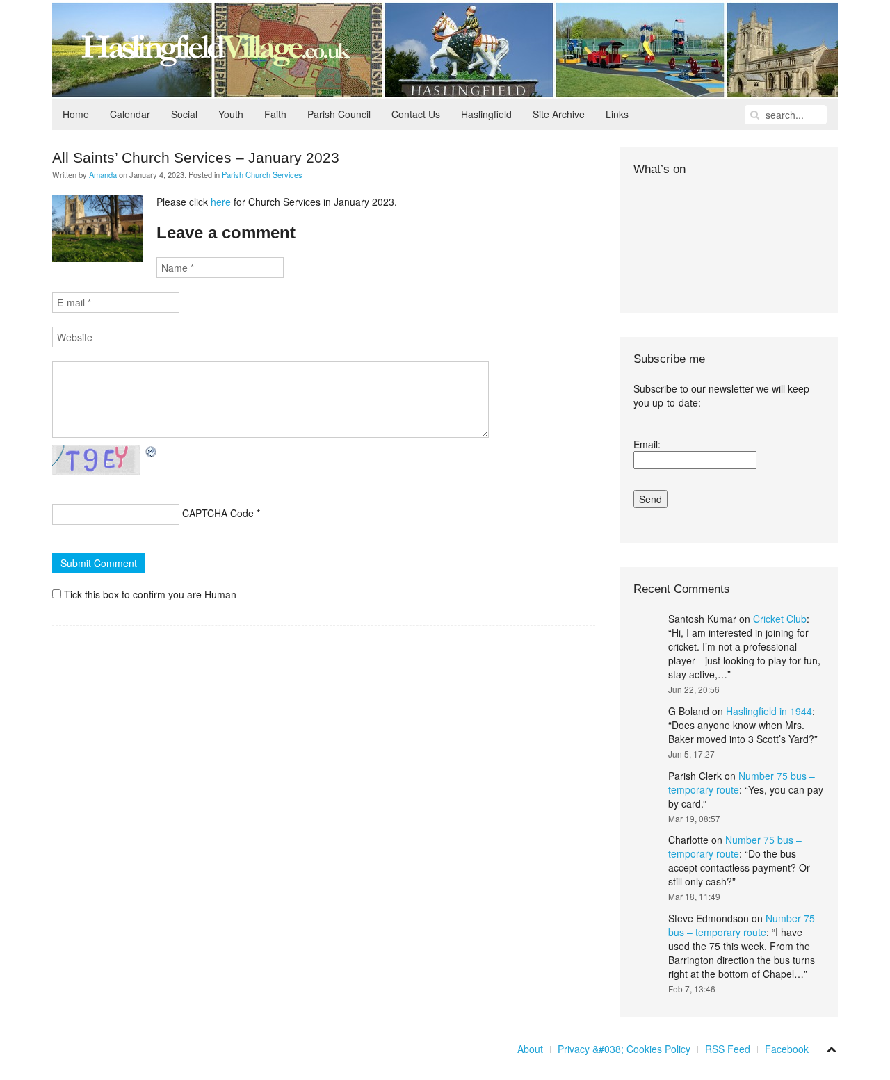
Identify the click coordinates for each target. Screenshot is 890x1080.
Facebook (787, 1049)
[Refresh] (151, 452)
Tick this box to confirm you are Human (148, 594)
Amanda (103, 174)
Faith (275, 114)
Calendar (130, 114)
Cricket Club (780, 618)
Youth (230, 114)
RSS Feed (727, 1049)
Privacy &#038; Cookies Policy (624, 1049)
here (221, 201)
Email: (647, 444)
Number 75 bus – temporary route (735, 846)
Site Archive (559, 114)
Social (184, 114)
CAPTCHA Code (218, 513)
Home (76, 114)
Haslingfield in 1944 (769, 711)
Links (617, 114)
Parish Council (339, 114)
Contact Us (415, 114)
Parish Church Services (262, 174)
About (530, 1049)
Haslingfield (486, 114)
